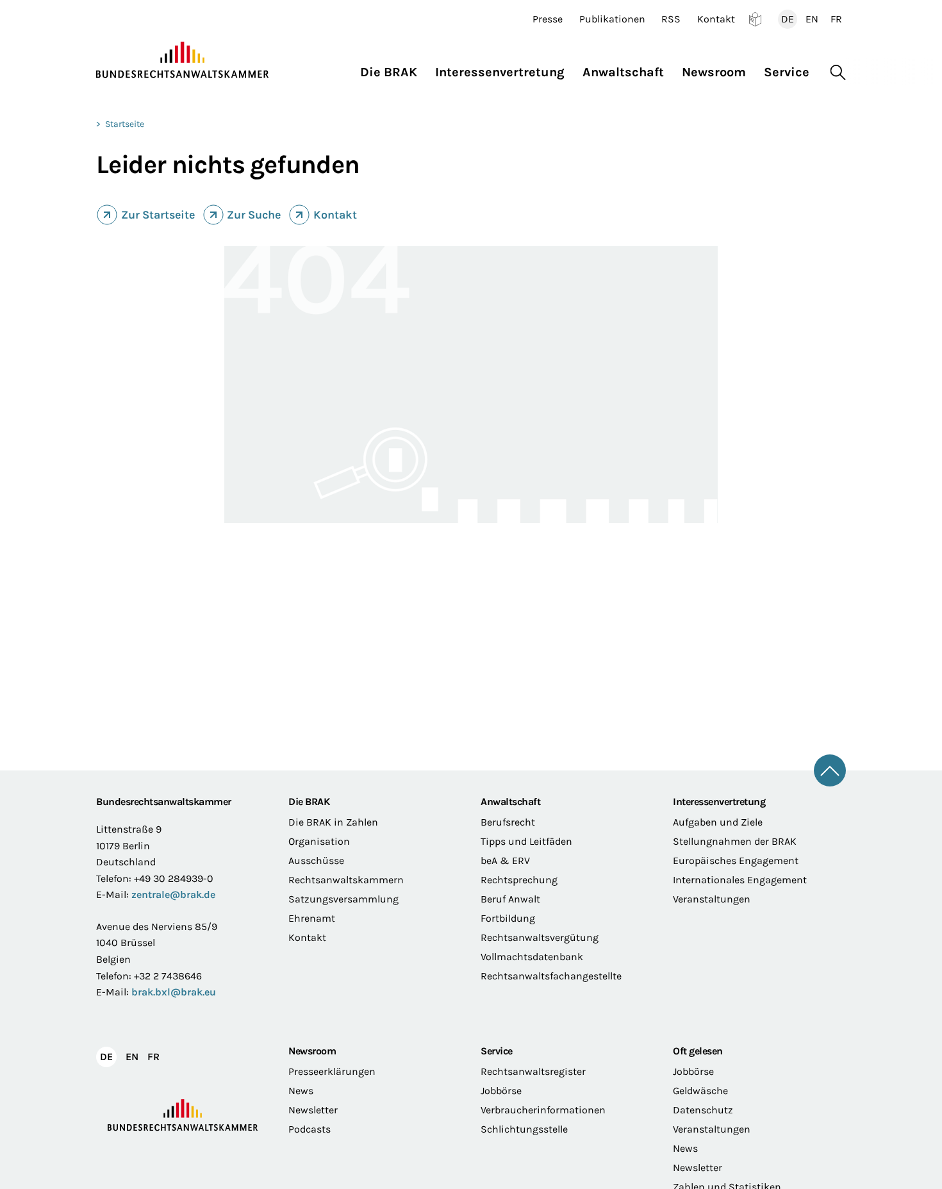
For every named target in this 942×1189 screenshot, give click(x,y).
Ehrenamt (311, 918)
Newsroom (312, 1051)
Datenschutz (703, 1110)
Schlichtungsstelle (524, 1129)
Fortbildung (508, 918)
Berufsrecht (508, 822)
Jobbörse (501, 1091)
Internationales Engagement (740, 880)
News (300, 1091)
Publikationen (612, 19)
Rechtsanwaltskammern (346, 880)
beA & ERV (505, 860)
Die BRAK (308, 801)
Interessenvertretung (719, 801)
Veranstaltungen (711, 899)
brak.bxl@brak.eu (173, 992)
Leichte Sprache (755, 19)
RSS (671, 19)
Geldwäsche (700, 1091)
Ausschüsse (316, 860)
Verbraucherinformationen (543, 1110)
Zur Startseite (158, 215)
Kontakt (716, 19)
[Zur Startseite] (182, 60)
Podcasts (309, 1129)
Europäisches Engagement (735, 860)
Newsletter (313, 1110)
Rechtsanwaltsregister (533, 1071)
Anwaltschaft (510, 801)
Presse (548, 19)
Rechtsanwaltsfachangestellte (551, 976)
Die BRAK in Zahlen (333, 822)
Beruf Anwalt (510, 899)
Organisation (319, 841)
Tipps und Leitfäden (526, 841)
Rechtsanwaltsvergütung (540, 937)
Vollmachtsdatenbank (532, 957)
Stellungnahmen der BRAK (735, 841)
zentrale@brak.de (173, 894)
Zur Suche (254, 215)
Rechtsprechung (519, 880)
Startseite (124, 124)
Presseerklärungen (332, 1071)
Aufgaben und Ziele (718, 822)
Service (497, 1051)
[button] (393, 68)
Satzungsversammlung (343, 899)
